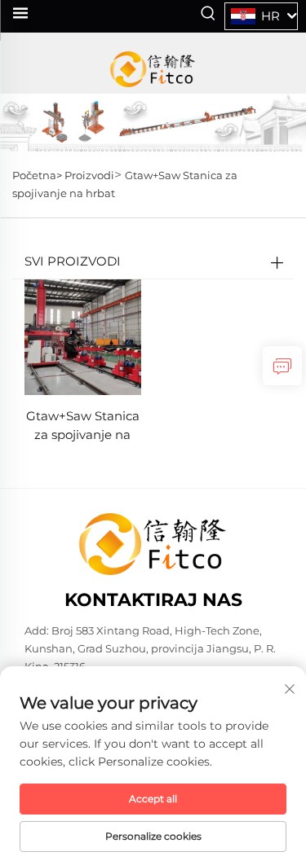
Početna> (38, 175)
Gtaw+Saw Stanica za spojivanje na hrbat (83, 426)
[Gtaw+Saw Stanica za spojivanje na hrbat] (82, 336)
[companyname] (153, 69)
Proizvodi (89, 175)
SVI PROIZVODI (72, 261)
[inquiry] (282, 365)
